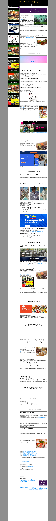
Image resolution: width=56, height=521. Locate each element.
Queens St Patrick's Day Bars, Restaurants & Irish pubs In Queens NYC (43, 488)
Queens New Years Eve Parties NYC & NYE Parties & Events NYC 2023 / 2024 (30, 454)
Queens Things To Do (13, 5)
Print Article (22, 476)
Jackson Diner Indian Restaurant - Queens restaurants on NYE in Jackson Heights (27, 274)
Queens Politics (41, 5)
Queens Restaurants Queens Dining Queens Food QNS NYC (34, 480)
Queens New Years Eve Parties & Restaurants (30, 37)
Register (11, 6)
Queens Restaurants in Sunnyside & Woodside (26, 461)
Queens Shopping (25, 5)
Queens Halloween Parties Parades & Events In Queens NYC (24, 487)
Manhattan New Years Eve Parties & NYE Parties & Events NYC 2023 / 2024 (30, 453)
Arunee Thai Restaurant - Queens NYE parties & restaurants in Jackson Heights (39, 294)
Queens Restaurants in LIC (24, 460)
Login (9, 6)
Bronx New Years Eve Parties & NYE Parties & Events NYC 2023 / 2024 (29, 451)
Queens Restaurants (22, 5)
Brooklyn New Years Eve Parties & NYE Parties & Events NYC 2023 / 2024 (30, 452)
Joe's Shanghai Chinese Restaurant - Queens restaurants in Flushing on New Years (36, 231)
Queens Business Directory (30, 466)
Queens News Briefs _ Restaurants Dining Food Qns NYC (43, 485)
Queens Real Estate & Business (45, 5)
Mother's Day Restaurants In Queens (23, 481)
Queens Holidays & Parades (29, 5)
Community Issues (38, 5)
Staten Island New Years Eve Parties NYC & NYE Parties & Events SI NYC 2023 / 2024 (31, 455)
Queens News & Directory (9, 5)
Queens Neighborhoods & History (34, 5)
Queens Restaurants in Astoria (24, 459)
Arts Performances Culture (17, 5)
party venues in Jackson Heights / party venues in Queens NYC (29, 166)
